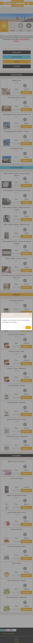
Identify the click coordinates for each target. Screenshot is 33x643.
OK (28, 327)
